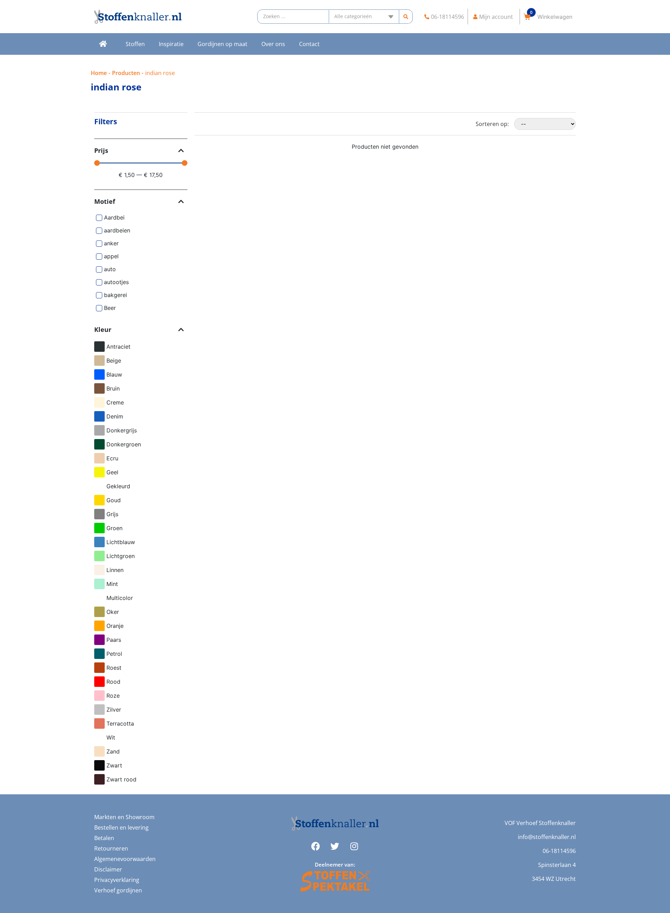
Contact (309, 44)
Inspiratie (171, 44)
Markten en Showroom (124, 817)
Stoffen (135, 44)
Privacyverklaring (116, 880)
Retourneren (111, 848)
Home (99, 73)
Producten (126, 73)
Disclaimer (108, 869)
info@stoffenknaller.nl (547, 837)
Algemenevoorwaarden (125, 859)
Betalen (104, 838)
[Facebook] (316, 846)
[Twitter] (335, 846)
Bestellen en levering (121, 827)
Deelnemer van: (335, 864)
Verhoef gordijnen (118, 890)
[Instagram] (354, 846)
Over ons (273, 44)
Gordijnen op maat (222, 44)
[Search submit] (406, 16)
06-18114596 (559, 851)
